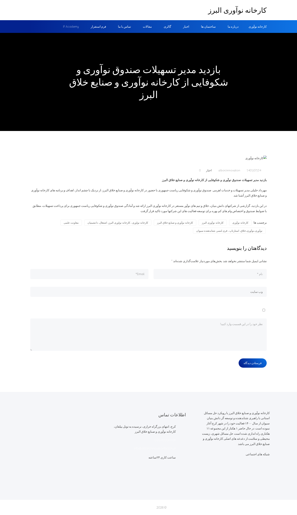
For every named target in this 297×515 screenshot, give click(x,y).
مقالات (147, 26)
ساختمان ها (208, 26)
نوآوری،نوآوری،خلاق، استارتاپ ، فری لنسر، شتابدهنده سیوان (229, 230)
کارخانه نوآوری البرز (237, 10)
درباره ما (233, 26)
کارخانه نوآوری (258, 26)
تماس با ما (124, 26)
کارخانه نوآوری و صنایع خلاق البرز (175, 222)
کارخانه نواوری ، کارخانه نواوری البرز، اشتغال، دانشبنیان (117, 222)
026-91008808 (165, 440)
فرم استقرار (98, 26)
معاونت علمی (71, 222)
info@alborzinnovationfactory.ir (155, 448)
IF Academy (71, 26)
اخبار (186, 26)
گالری (167, 26)
